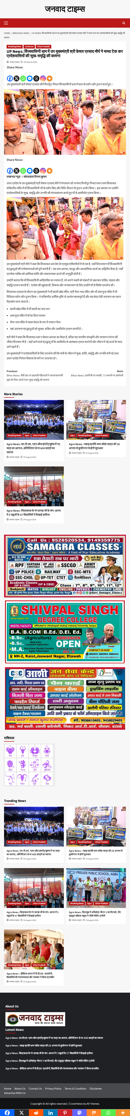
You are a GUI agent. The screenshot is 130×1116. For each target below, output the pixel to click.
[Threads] (36, 75)
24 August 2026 (29, 519)
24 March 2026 (30, 62)
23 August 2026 (91, 920)
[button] (7, 22)
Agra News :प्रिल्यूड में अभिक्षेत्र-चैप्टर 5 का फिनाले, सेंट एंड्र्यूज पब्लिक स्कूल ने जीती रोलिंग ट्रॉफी (95, 914)
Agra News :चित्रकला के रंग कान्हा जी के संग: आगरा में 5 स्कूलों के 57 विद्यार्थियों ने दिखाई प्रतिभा (34, 513)
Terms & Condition (75, 1088)
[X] (16, 75)
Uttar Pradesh (43, 46)
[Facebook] (10, 75)
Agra (27, 435)
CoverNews (76, 1103)
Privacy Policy (53, 1088)
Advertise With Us (15, 1092)
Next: (97, 373)
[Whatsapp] (23, 75)
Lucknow (29, 46)
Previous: (35, 375)
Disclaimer (96, 1088)
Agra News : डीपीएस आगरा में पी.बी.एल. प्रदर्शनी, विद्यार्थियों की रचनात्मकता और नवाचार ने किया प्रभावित (30, 975)
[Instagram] (43, 75)
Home (7, 1088)
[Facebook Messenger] (30, 75)
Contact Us (35, 1088)
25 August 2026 (29, 457)
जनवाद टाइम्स (65, 9)
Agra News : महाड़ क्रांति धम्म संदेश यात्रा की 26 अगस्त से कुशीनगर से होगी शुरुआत (94, 446)
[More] (49, 75)
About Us (20, 1088)
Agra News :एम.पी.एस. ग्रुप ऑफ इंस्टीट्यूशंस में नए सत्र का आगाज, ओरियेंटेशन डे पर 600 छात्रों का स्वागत (33, 448)
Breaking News (14, 46)
